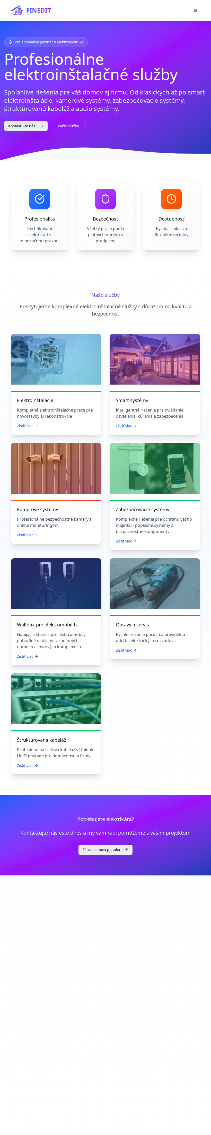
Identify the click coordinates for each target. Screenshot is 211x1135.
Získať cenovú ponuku (101, 849)
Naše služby (68, 125)
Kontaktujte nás (21, 125)
